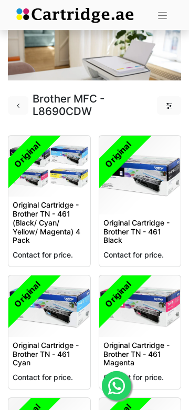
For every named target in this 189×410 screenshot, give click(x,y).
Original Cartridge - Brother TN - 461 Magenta (136, 354)
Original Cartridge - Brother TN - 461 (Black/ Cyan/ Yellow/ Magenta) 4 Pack (46, 222)
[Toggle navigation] (162, 15)
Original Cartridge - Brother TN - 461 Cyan (46, 354)
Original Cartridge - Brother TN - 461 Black (136, 231)
